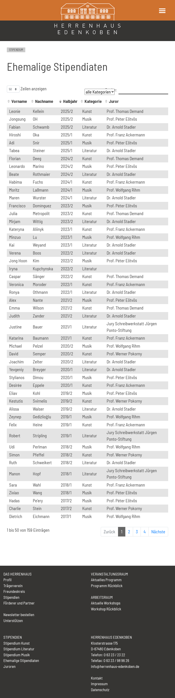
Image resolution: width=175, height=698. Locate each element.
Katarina (16, 338)
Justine (15, 326)
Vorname (19, 101)
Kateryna (16, 229)
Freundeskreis (14, 591)
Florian (15, 158)
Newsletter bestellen (18, 614)
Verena (15, 252)
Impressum (99, 683)
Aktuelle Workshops (105, 603)
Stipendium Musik (16, 654)
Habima (15, 182)
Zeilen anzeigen (33, 88)
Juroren (9, 666)
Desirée (15, 385)
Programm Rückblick (107, 585)
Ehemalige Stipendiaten (21, 660)
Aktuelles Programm (106, 579)
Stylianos (16, 377)
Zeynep (15, 416)
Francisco (17, 205)
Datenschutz (100, 689)
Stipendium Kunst (16, 643)
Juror (114, 101)
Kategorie (93, 101)
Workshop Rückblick (106, 609)
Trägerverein (13, 585)
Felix (13, 424)
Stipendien (11, 597)
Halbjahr (70, 101)
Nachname (44, 101)
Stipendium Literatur (18, 648)
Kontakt (97, 678)
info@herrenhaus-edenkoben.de (115, 666)
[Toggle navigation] (162, 10)
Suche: (111, 89)
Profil (7, 579)
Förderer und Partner (19, 603)
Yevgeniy (16, 369)
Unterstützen (13, 620)
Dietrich (15, 516)
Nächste (158, 531)
